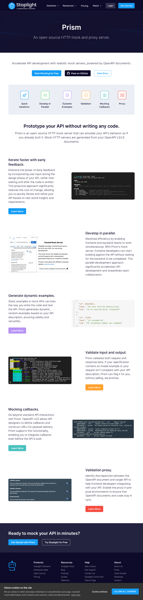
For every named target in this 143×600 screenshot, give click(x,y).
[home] (22, 5)
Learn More (17, 211)
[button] (53, 6)
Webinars (65, 580)
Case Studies (120, 573)
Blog (63, 570)
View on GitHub (77, 73)
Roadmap (118, 577)
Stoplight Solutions (42, 566)
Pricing (84, 5)
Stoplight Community (94, 577)
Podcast (65, 573)
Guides (64, 577)
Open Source (40, 573)
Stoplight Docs (67, 566)
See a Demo (90, 566)
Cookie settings (100, 592)
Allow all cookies (125, 592)
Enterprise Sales (41, 570)
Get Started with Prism (23, 542)
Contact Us (90, 573)
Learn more (75, 595)
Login (110, 5)
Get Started (126, 5)
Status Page (90, 580)
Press (116, 570)
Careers (117, 580)
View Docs (102, 73)
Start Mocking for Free (47, 73)
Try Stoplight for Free (56, 542)
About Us (118, 566)
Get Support (90, 570)
